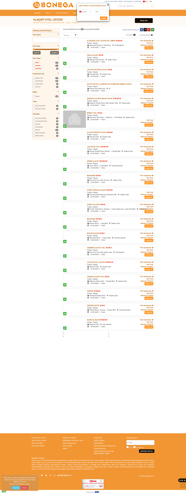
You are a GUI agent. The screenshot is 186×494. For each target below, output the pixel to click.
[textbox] (85, 12)
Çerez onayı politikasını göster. (20, 484)
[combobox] (85, 11)
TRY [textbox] (96, 12)
